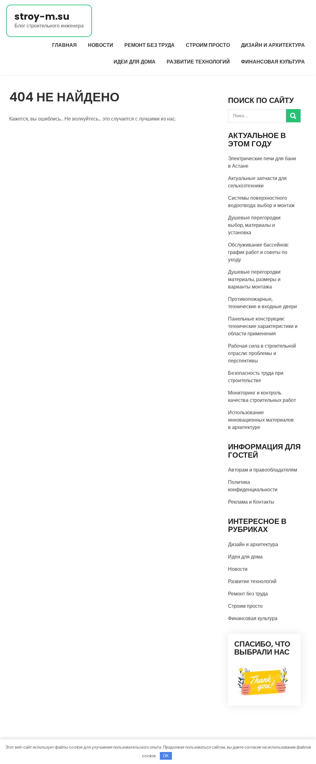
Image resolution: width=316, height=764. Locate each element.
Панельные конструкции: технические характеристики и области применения (262, 326)
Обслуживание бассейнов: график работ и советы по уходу (258, 252)
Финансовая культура (273, 61)
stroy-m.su (42, 16)
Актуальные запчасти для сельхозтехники (257, 182)
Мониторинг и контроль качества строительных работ (262, 396)
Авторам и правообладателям (262, 469)
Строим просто (208, 45)
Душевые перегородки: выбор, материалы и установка (254, 225)
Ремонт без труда (149, 45)
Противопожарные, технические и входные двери (262, 303)
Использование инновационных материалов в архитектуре (261, 420)
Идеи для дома (135, 61)
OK (166, 756)
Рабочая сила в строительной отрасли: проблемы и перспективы (262, 353)
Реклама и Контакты (251, 501)
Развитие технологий (198, 61)
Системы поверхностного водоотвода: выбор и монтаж (261, 201)
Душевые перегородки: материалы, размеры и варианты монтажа (254, 279)
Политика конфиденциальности (252, 486)
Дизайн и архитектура (273, 45)
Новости (100, 45)
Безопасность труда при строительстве (255, 377)
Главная (64, 45)
